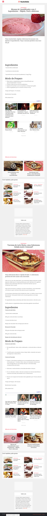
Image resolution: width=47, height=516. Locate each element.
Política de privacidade (37, 514)
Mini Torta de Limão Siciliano (16, 201)
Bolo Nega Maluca (38, 185)
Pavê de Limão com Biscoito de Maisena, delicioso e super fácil (22, 514)
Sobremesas (23, 7)
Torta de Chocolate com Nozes (38, 194)
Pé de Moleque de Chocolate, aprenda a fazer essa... (38, 201)
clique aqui (25, 234)
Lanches (35, 184)
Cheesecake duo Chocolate (16, 186)
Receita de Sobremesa (11, 157)
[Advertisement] (23, 54)
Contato (43, 514)
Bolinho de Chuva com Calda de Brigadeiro (17, 194)
